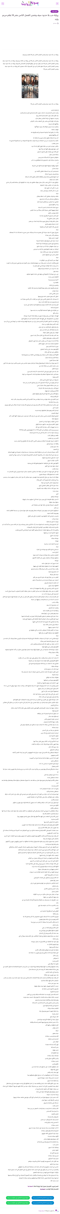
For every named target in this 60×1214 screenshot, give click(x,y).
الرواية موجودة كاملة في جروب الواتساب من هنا (18, 1198)
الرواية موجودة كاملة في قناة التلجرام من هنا (42, 1198)
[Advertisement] (30, 36)
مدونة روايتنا (42, 1211)
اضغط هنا (42, 1189)
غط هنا (29, 1186)
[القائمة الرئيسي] (57, 3)
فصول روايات (54, 11)
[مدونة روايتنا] (30, 3)
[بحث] (3, 3)
